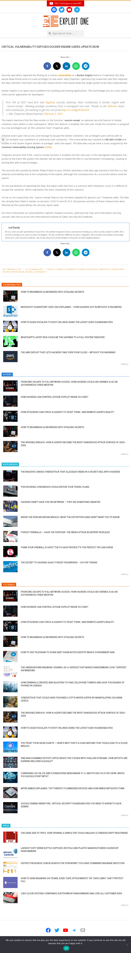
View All (125, 364)
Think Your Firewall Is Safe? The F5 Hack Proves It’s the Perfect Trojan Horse (67, 547)
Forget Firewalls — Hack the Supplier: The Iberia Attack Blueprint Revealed (65, 532)
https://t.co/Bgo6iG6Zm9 (75, 110)
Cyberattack (104, 269)
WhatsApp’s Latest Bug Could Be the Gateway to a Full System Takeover (63, 337)
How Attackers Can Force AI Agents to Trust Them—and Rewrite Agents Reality (67, 412)
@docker (112, 106)
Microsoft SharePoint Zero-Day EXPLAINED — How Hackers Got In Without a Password (71, 307)
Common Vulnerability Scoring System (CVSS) (76, 269)
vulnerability (64, 75)
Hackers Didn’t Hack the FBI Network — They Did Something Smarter (60, 502)
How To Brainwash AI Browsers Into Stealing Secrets (52, 292)
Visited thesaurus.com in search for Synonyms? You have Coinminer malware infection (72, 863)
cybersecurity (117, 269)
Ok (66, 948)
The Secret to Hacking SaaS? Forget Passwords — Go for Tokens (59, 562)
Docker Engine (17, 272)
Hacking (29, 272)
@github (50, 102)
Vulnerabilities (36, 269)
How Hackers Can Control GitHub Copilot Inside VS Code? (54, 397)
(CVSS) (48, 147)
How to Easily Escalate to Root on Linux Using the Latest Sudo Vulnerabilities (67, 322)
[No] (127, 944)
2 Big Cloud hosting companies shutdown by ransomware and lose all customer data (71, 893)
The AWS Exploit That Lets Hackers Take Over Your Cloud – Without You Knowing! (68, 352)
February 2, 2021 (53, 114)
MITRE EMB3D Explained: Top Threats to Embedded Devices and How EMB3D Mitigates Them (72, 788)
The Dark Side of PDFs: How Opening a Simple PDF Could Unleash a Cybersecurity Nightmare (74, 833)
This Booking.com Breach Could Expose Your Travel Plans (55, 487)
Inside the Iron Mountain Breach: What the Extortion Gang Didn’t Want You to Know (70, 517)
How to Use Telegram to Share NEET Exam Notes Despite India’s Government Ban (68, 652)
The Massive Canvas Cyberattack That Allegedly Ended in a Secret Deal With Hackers (70, 472)
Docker (5, 272)
